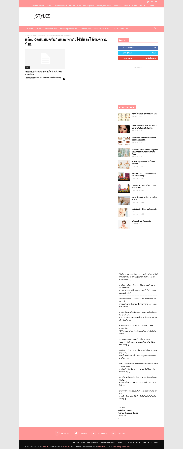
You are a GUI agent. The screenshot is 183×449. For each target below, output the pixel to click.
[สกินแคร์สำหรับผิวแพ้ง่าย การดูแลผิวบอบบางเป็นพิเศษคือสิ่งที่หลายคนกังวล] (124, 152)
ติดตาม (154, 53)
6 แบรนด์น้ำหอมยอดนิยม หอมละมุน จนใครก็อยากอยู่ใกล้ (144, 174)
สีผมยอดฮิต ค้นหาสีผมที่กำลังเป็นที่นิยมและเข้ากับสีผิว (144, 139)
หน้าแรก (72, 5)
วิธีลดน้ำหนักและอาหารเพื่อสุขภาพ (144, 114)
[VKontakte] (152, 2)
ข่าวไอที (122, 416)
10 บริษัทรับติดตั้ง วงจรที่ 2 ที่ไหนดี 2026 (134, 339)
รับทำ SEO (46, 447)
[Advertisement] (137, 84)
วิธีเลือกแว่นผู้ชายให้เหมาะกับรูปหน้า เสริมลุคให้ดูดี (138, 274)
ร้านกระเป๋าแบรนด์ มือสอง (128, 413)
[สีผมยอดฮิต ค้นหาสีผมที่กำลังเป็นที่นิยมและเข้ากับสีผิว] (124, 141)
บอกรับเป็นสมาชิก (150, 58)
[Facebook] (144, 2)
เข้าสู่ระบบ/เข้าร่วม (61, 5)
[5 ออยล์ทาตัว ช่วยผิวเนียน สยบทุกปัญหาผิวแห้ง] (124, 188)
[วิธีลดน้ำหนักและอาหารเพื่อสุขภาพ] (124, 117)
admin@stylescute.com (121, 447)
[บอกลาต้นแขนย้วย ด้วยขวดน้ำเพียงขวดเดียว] (124, 200)
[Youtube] (156, 2)
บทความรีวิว (118, 5)
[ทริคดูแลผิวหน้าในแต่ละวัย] (124, 224)
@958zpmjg (102, 447)
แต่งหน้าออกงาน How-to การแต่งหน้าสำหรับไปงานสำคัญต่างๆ (144, 127)
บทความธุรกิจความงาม (103, 5)
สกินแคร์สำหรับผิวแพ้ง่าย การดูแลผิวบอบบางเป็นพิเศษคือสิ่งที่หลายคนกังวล (145, 151)
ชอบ (155, 48)
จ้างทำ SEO (66, 447)
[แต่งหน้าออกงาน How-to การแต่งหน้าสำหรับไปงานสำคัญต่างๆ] (124, 129)
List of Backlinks (146, 5)
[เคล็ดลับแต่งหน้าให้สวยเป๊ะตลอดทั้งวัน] (124, 212)
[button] (155, 29)
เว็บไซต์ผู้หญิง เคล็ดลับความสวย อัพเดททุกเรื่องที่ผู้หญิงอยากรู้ (43, 77)
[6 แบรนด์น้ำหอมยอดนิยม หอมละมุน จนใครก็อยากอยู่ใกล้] (124, 176)
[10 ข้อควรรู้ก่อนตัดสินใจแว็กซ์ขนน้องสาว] (124, 164)
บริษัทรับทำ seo (124, 410)
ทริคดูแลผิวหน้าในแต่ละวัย (141, 221)
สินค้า (79, 5)
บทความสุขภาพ (88, 5)
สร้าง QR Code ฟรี (130, 5)
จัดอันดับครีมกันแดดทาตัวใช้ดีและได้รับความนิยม (43, 73)
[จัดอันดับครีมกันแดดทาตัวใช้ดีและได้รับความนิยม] (45, 59)
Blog (28, 67)
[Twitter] (148, 2)
